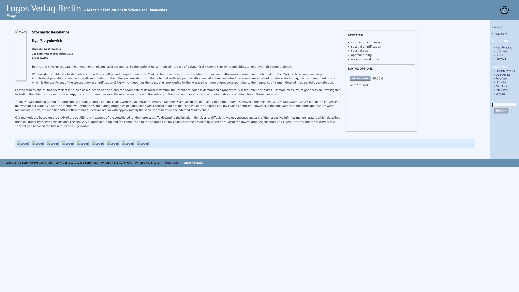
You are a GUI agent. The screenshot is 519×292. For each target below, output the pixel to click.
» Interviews (500, 90)
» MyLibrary (499, 33)
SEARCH (500, 110)
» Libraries (499, 82)
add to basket (360, 78)
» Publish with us (504, 71)
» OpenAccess (501, 74)
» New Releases (502, 47)
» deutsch (497, 26)
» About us (500, 86)
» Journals (499, 59)
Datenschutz (171, 162)
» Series (498, 55)
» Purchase (500, 78)
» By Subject (500, 51)
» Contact (499, 94)
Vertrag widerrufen (193, 162)
